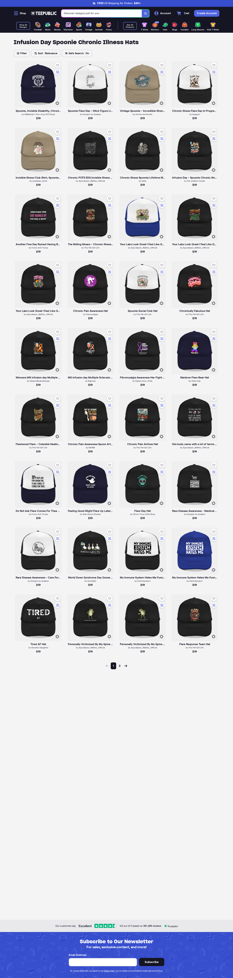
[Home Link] (43, 13)
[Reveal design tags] (57, 103)
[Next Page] (125, 665)
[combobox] (101, 13)
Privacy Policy (109, 971)
